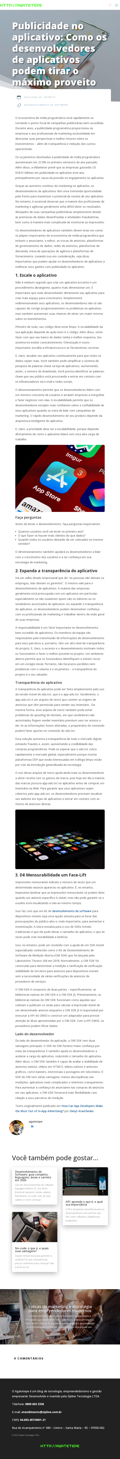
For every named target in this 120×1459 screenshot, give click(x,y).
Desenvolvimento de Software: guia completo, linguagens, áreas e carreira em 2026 (33, 1176)
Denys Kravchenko (82, 1111)
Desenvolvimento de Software (46, 105)
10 (71, 1338)
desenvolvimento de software (71, 911)
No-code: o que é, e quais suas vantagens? (32, 1249)
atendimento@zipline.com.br (41, 1412)
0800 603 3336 (34, 1404)
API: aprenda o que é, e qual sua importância (84, 1203)
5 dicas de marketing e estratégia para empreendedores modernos (60, 1308)
